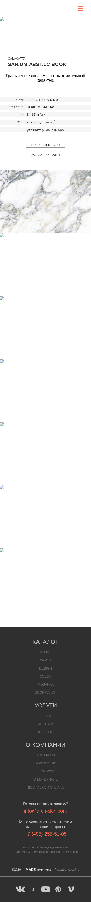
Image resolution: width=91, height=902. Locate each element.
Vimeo (71, 889)
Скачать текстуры (45, 145)
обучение (45, 732)
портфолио (46, 763)
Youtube (45, 889)
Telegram (33, 889)
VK (20, 889)
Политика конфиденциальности (45, 847)
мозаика (45, 684)
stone (45, 652)
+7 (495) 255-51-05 (45, 834)
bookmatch (45, 692)
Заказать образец (45, 155)
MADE (38, 870)
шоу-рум (45, 771)
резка (45, 716)
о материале (45, 779)
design (45, 668)
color (46, 676)
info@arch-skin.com (45, 811)
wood (45, 660)
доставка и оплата (46, 787)
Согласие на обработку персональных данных (46, 852)
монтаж (45, 724)
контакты (45, 755)
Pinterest (58, 889)
